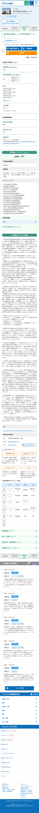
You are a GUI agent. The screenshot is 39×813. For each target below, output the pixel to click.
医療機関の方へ (5, 787)
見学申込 (21, 53)
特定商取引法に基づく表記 (26, 793)
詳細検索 (35, 694)
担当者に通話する (30, 445)
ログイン (31, 4)
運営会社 (22, 794)
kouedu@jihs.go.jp (13, 441)
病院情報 (5, 28)
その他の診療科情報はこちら (10, 226)
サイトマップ (23, 784)
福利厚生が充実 (6, 740)
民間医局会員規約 (24, 787)
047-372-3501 (12, 445)
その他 (3, 776)
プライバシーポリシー (25, 785)
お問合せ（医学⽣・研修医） (8, 789)
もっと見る (20, 688)
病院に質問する (14, 48)
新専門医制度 (24, 28)
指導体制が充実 (5, 762)
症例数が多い (4, 749)
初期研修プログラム (14, 28)
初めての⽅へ (5, 785)
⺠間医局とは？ (5, 784)
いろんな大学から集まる (7, 753)
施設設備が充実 (5, 771)
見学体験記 (12, 21)
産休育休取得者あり (6, 767)
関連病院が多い (5, 744)
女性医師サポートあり (8, 730)
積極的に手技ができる (7, 758)
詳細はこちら (6, 100)
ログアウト (23, 796)
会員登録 (26, 4)
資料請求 (29, 48)
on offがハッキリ (7, 735)
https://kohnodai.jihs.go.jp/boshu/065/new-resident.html (18, 430)
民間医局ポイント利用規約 (26, 791)
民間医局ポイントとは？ (26, 789)
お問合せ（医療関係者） (7, 791)
